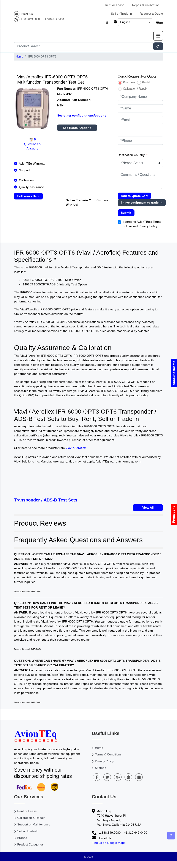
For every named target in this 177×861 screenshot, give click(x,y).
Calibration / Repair (135, 88)
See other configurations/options (81, 115)
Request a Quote (151, 13)
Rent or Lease (114, 5)
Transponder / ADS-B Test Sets (45, 500)
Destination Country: (132, 155)
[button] (158, 35)
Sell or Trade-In (27, 831)
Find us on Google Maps (108, 842)
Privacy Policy (104, 761)
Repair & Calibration (146, 5)
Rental (146, 82)
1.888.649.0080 (30, 19)
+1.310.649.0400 (53, 19)
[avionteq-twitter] (107, 777)
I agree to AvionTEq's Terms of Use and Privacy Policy (142, 224)
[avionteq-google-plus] (118, 777)
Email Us (27, 14)
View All (148, 507)
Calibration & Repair (31, 817)
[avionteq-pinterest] (128, 777)
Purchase (129, 82)
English (125, 22)
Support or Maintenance (33, 824)
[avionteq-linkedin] (139, 777)
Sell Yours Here (28, 196)
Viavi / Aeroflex (76, 448)
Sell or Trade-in (121, 13)
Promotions (173, 514)
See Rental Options (77, 127)
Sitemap (100, 767)
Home (19, 56)
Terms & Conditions (108, 754)
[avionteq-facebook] (96, 777)
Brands (22, 837)
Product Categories (30, 844)
